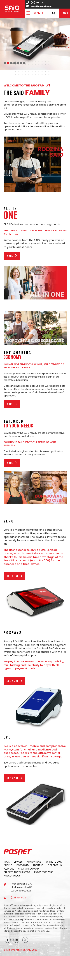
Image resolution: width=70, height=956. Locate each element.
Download (23, 865)
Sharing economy (28, 869)
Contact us (55, 865)
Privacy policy (12, 876)
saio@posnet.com (41, 6)
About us (38, 865)
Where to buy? (54, 862)
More (9, 255)
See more (12, 576)
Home (7, 862)
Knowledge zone (43, 872)
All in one (9, 869)
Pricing (8, 865)
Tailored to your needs (17, 872)
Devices (18, 862)
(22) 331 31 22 (37, 2)
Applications (34, 862)
